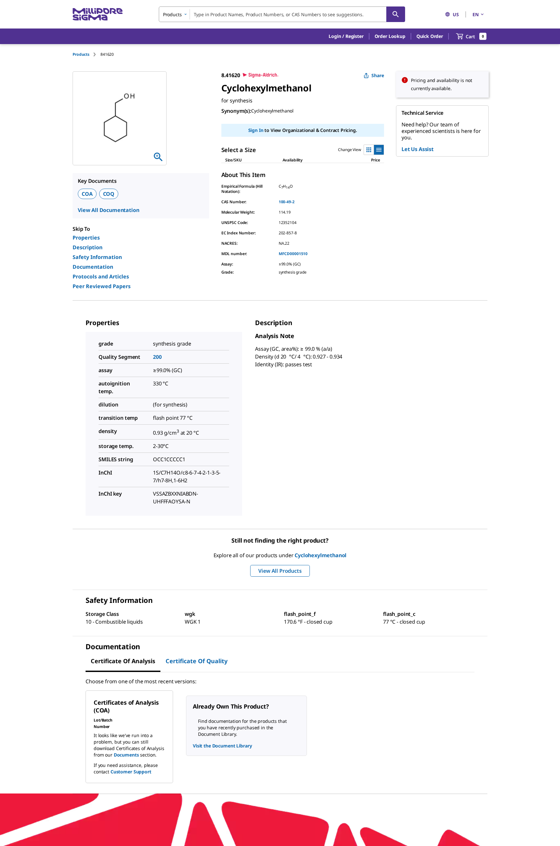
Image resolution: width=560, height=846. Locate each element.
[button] (346, 36)
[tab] (86, 54)
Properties (86, 237)
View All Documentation (108, 210)
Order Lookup (390, 36)
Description (87, 247)
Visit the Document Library (222, 746)
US (456, 14)
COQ (109, 193)
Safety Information (97, 257)
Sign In (255, 130)
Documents (126, 755)
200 (157, 356)
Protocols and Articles (101, 276)
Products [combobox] (172, 14)
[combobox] (282, 14)
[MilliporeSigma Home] (97, 14)
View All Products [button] (279, 570)
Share (377, 75)
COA (87, 193)
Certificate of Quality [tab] (197, 661)
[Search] (395, 14)
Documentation (93, 266)
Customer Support (131, 772)
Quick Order (429, 36)
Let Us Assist (418, 149)
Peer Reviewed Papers (102, 286)
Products (81, 54)
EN (475, 14)
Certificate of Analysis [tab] (123, 661)
